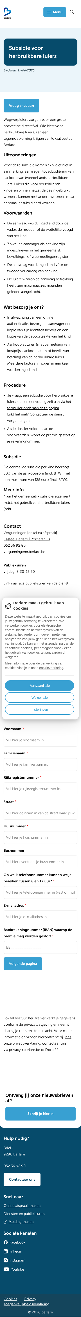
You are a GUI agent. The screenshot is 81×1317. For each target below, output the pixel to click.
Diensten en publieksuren (24, 1214)
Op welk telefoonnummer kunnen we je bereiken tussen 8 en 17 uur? (38, 878)
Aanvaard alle (40, 685)
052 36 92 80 (15, 545)
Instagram (17, 1260)
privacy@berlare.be (24, 1050)
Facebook (17, 1242)
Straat (9, 802)
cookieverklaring (51, 668)
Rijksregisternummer (21, 778)
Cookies (10, 1299)
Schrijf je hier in (40, 1114)
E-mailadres (14, 906)
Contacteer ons (22, 1180)
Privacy (30, 1299)
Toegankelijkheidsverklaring (26, 1304)
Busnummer (14, 851)
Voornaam (12, 729)
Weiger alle (40, 697)
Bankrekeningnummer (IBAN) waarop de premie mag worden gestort (38, 933)
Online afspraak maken (22, 1205)
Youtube (17, 1269)
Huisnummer (15, 826)
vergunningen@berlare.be (24, 552)
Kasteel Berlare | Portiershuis (27, 539)
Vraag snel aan (21, 106)
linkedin (15, 1251)
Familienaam (14, 753)
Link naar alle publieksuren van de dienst (36, 583)
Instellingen (40, 709)
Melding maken (21, 1221)
